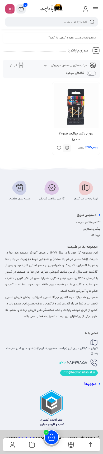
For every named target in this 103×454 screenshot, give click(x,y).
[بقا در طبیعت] (51, 9)
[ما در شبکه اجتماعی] (10, 9)
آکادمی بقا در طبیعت (88, 222)
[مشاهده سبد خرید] (21, 9)
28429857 (73, 363)
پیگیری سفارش (91, 229)
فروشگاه (95, 236)
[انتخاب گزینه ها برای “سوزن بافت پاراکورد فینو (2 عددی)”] (67, 148)
